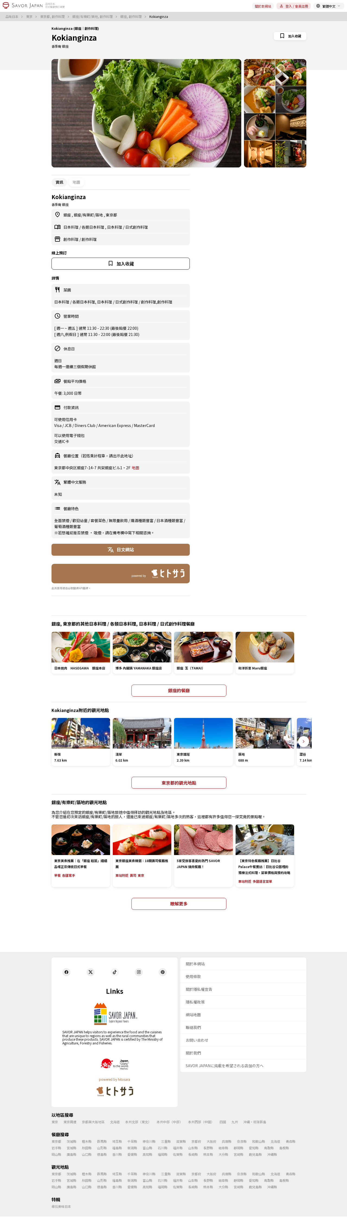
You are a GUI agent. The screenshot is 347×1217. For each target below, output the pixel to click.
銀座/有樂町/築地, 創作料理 (93, 16)
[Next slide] (303, 741)
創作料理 (71, 239)
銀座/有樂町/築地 (89, 215)
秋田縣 (87, 1147)
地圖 (76, 182)
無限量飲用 (118, 520)
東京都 (111, 215)
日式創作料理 (136, 227)
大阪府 (211, 1141)
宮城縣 (71, 1147)
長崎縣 (193, 1154)
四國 (223, 1121)
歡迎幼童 (80, 520)
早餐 (57, 875)
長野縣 (208, 1147)
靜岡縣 (238, 1147)
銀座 (67, 215)
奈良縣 (242, 1141)
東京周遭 (69, 1121)
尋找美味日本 (61, 1206)
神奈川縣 (149, 1141)
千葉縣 (132, 1141)
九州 (235, 1121)
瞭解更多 (179, 903)
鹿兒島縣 (255, 1154)
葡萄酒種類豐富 (67, 526)
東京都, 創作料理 (53, 16)
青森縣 (290, 1141)
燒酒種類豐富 (142, 520)
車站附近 (121, 875)
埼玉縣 (117, 1141)
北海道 (115, 1121)
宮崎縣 (238, 1154)
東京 (29, 16)
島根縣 (284, 1147)
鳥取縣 (269, 1147)
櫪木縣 (87, 1141)
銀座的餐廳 (179, 690)
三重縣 (166, 1141)
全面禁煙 (62, 520)
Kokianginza (74, 37)
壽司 (133, 875)
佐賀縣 (178, 1154)
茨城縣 (71, 1141)
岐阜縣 (223, 1147)
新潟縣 (132, 1147)
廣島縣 (71, 1154)
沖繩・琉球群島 (254, 1121)
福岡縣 (163, 1154)
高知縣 (147, 1154)
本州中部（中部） (170, 1121)
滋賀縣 (181, 1141)
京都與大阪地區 (93, 1121)
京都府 (196, 1141)
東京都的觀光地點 (179, 782)
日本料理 (71, 227)
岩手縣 (56, 1147)
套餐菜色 (99, 520)
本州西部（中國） (201, 1121)
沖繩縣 (272, 1154)
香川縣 (117, 1154)
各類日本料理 (93, 227)
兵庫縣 (227, 1141)
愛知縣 (254, 1147)
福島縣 (117, 1147)
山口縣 (87, 1154)
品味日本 (12, 16)
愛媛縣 (132, 1154)
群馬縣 (102, 1141)
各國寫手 (68, 875)
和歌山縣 (258, 1141)
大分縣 (223, 1154)
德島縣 (102, 1154)
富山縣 (147, 1147)
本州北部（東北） (138, 1121)
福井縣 (178, 1147)
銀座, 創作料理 (131, 16)
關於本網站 (263, 6)
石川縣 (163, 1147)
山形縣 (102, 1147)
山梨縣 (193, 1147)
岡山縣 (56, 1154)
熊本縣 (208, 1154)
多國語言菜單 (262, 881)
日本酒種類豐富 (170, 520)
